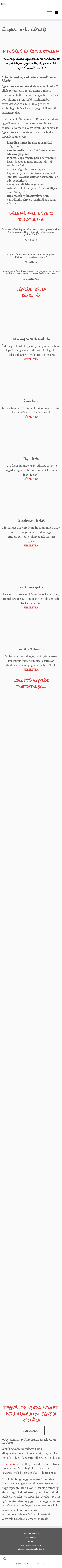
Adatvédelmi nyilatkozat (31, 1545)
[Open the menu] (49, 13)
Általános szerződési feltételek (31, 1549)
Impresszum (31, 1537)
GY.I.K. (31, 1541)
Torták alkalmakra (31, 649)
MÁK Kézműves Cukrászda (34, 1564)
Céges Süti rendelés (31, 1533)
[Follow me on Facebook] (5, 1558)
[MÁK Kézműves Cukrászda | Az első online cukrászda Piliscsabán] (3, 4)
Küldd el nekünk (12, 1464)
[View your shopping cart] (56, 12)
